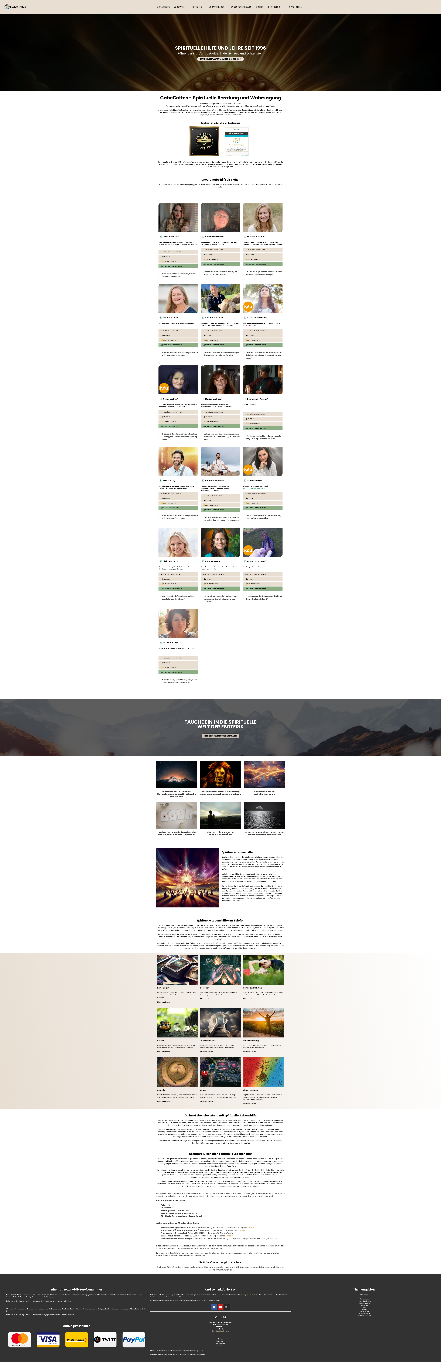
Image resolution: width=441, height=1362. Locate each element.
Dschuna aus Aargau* (257, 399)
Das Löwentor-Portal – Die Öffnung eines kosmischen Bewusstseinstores (220, 793)
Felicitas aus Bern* (256, 236)
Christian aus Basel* (214, 236)
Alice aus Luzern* (171, 236)
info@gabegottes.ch (220, 1331)
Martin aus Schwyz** (257, 561)
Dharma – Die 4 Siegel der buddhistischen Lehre (220, 833)
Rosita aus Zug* (170, 642)
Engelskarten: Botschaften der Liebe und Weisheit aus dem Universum (176, 833)
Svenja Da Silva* (255, 480)
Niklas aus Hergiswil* (215, 480)
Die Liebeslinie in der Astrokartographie (264, 793)
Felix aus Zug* (169, 480)
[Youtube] (220, 1307)
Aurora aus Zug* (213, 561)
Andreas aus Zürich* (214, 317)
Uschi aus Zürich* (171, 317)
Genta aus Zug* (170, 399)
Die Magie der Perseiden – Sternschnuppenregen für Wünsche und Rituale (176, 794)
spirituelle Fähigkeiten (262, 164)
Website (250, 1227)
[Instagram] (227, 1307)
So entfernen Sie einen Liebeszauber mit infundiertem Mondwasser (264, 833)
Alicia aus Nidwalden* (257, 317)
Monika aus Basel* (213, 399)
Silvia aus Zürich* (171, 561)
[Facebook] (214, 1307)
